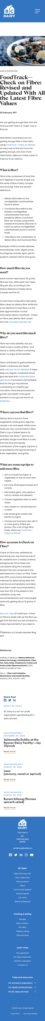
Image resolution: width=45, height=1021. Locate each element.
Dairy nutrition (22, 923)
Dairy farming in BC (22, 873)
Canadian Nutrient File (20, 322)
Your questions (22, 953)
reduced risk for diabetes (16, 369)
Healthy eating (22, 931)
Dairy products (22, 881)
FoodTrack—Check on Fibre (19, 144)
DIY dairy (22, 927)
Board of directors (22, 901)
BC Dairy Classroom (22, 957)
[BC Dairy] (9, 11)
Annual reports (22, 893)
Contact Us (22, 965)
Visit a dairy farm (22, 877)
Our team (22, 897)
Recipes (22, 919)
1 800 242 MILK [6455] (22, 840)
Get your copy (7, 613)
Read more (10, 751)
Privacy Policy (15, 1014)
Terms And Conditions (30, 1014)
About (22, 885)
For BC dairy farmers (18, 991)
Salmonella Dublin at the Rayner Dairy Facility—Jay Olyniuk (22, 743)
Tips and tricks (22, 935)
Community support (22, 889)
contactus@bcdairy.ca (22, 848)
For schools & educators (20, 983)
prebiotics (5, 401)
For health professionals (20, 987)
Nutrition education (22, 961)
